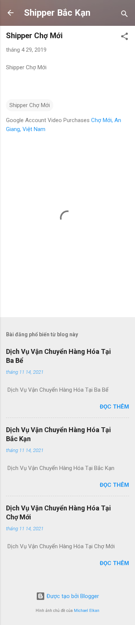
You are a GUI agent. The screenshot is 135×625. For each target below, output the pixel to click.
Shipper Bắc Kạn (57, 12)
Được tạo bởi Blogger (72, 596)
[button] (124, 37)
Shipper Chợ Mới (29, 105)
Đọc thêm (114, 406)
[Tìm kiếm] (124, 15)
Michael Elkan (86, 610)
